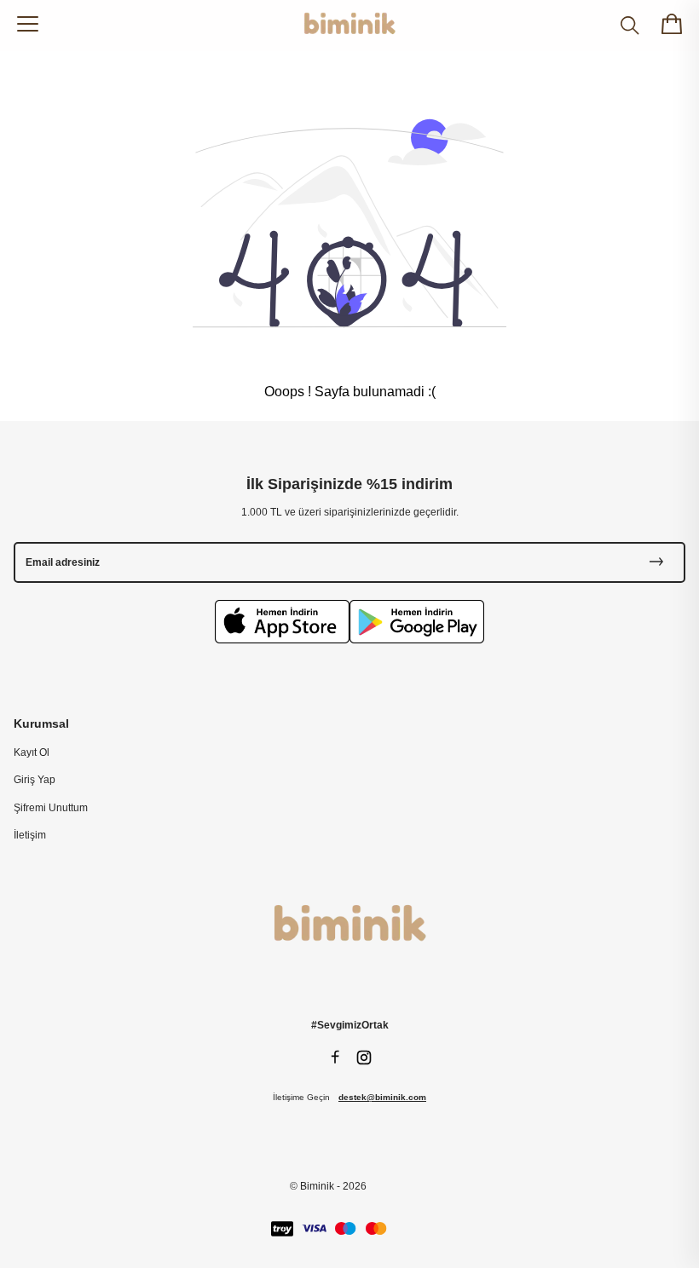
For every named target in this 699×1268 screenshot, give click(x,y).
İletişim (30, 835)
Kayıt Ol (31, 752)
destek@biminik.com (382, 1097)
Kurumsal (41, 723)
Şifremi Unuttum (51, 808)
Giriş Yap (34, 780)
